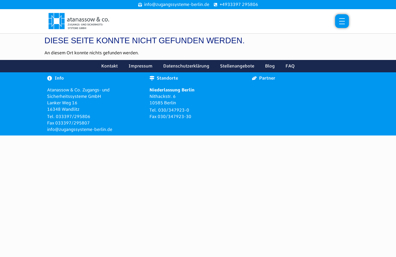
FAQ (290, 66)
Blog (270, 66)
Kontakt (109, 66)
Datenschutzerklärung (186, 66)
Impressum (140, 66)
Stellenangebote (237, 66)
